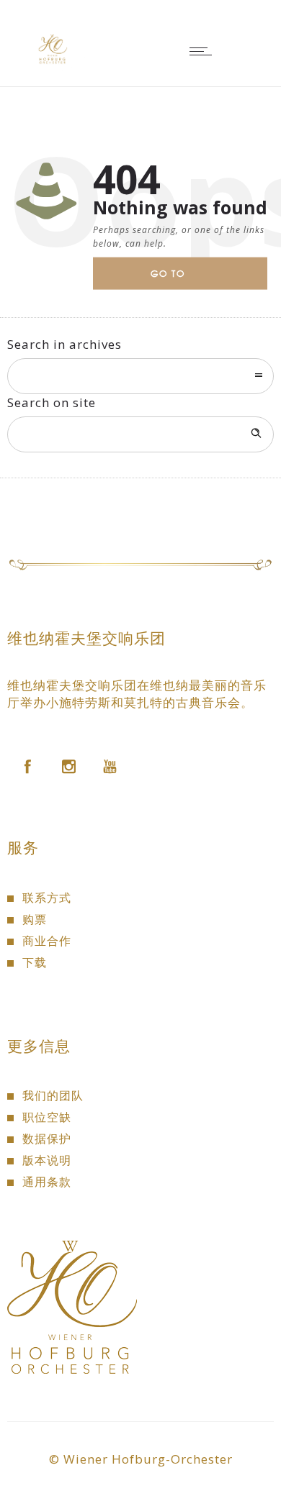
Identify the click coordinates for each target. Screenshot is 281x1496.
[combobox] (140, 376)
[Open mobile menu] (203, 51)
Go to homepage (180, 278)
